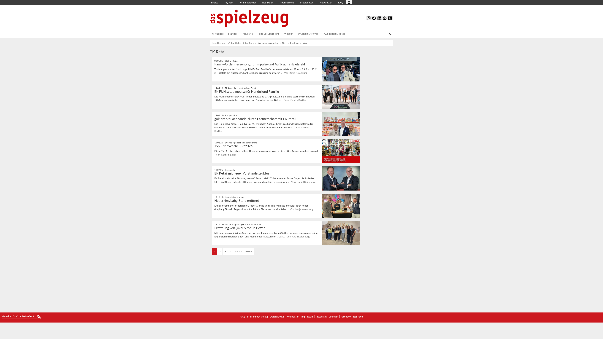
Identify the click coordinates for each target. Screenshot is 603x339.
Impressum (307, 316)
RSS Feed (358, 316)
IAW (304, 42)
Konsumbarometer (268, 42)
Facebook (345, 316)
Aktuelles (218, 33)
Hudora (294, 42)
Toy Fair (228, 2)
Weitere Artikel (243, 251)
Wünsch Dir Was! (308, 33)
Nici (284, 42)
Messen (288, 33)
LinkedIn (333, 316)
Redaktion (267, 2)
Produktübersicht (268, 33)
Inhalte (214, 2)
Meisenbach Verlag (257, 316)
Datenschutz (277, 316)
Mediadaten (306, 2)
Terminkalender (247, 2)
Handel (232, 33)
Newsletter (326, 2)
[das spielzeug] (249, 18)
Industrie (247, 33)
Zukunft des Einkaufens (241, 42)
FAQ (340, 2)
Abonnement (287, 2)
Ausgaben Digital (334, 33)
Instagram (321, 316)
